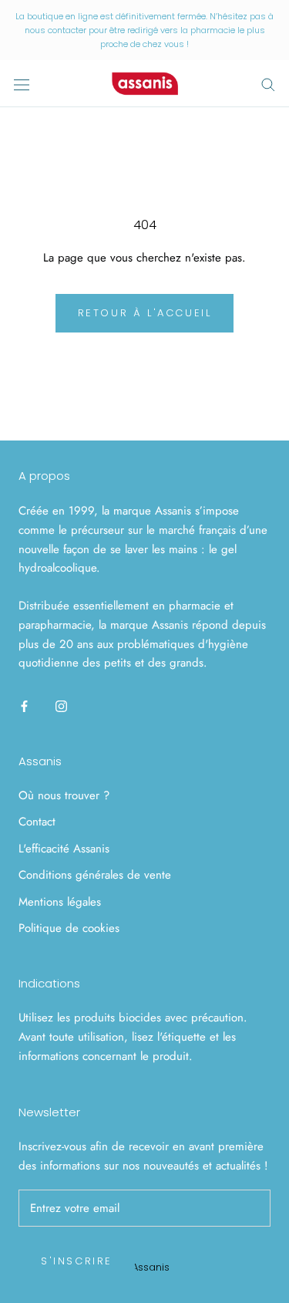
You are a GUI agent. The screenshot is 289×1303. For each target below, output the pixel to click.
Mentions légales (59, 901)
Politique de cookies (68, 928)
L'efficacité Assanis (63, 848)
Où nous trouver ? (63, 795)
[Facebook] (24, 705)
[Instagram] (61, 705)
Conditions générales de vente (94, 874)
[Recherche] (268, 83)
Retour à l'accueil (145, 312)
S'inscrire (77, 1261)
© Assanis (145, 1267)
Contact (36, 821)
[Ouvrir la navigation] (21, 84)
